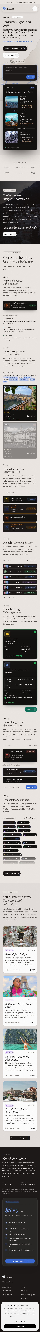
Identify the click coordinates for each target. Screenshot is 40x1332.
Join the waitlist (10, 873)
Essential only (20, 1321)
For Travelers (6, 1290)
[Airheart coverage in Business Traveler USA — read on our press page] (7, 172)
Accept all (20, 1326)
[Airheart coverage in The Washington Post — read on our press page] (20, 167)
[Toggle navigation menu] (34, 8)
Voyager (24, 1290)
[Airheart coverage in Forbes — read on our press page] (7, 167)
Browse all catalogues (18, 1138)
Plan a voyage (9, 55)
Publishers (24, 1299)
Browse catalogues (28, 1294)
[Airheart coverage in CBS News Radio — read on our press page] (32, 172)
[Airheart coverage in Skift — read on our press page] (32, 167)
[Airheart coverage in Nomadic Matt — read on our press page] (20, 172)
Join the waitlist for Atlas (13, 48)
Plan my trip (8, 234)
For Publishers (7, 1294)
